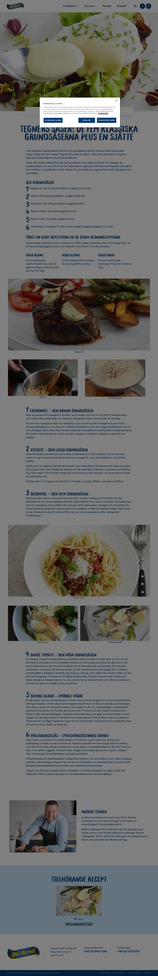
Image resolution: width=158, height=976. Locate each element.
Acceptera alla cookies (106, 120)
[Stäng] (116, 100)
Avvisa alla (86, 120)
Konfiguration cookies (53, 120)
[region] (80, 112)
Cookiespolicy (103, 113)
